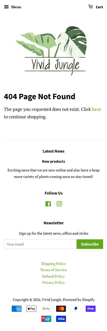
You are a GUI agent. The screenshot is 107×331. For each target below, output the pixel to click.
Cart (99, 7)
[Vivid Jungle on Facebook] (48, 204)
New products (53, 161)
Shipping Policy (53, 263)
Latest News (53, 151)
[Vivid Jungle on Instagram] (59, 204)
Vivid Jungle (51, 299)
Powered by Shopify (79, 299)
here (96, 109)
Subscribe (90, 244)
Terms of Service (53, 269)
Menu (15, 6)
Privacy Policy (53, 282)
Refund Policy (53, 276)
